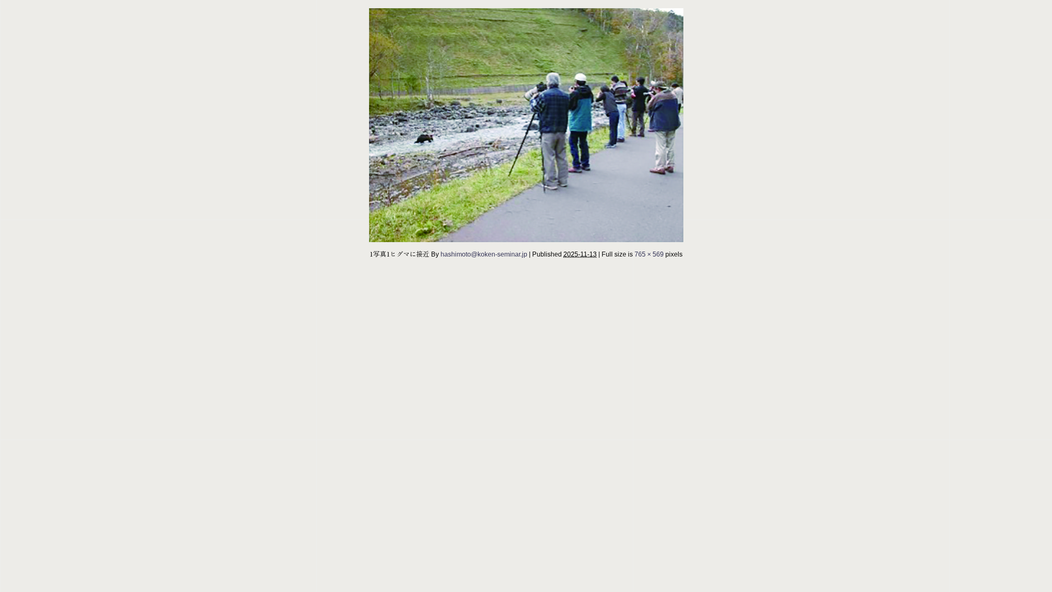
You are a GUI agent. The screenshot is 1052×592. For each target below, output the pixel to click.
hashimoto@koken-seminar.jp (484, 254)
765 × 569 (649, 254)
